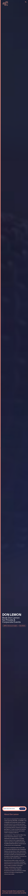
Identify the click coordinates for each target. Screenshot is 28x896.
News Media (22, 625)
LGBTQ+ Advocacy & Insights (10, 625)
